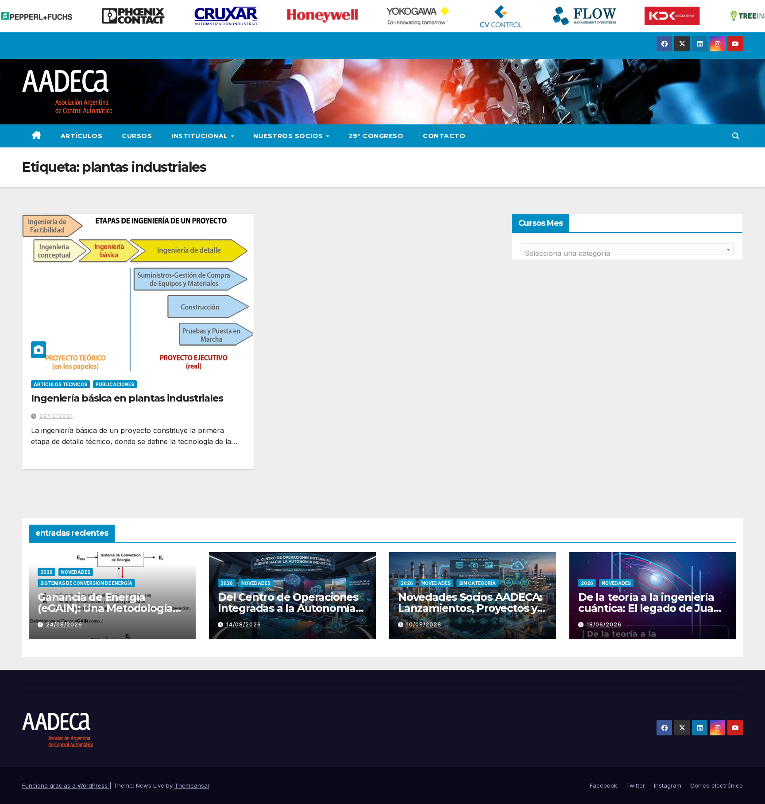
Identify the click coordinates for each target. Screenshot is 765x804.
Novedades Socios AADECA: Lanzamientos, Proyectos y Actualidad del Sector (470, 608)
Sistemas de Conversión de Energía (86, 583)
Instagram (667, 785)
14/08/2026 (243, 624)
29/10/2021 (56, 416)
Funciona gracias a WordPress (65, 785)
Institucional (200, 136)
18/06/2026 (604, 624)
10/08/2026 (423, 624)
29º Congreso (375, 136)
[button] (735, 135)
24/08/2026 (64, 624)
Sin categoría (477, 583)
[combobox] (627, 249)
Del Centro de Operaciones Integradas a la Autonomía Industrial (288, 608)
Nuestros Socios (289, 136)
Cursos (137, 136)
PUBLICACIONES (115, 384)
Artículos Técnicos (60, 384)
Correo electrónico (716, 785)
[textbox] (627, 253)
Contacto (444, 136)
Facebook (603, 785)
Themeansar (191, 785)
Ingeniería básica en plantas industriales (127, 398)
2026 (46, 572)
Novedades (75, 572)
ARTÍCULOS (82, 136)
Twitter (635, 785)
